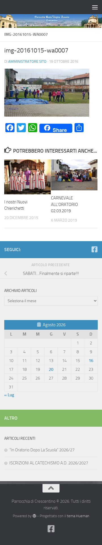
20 (51, 369)
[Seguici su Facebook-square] (94, 249)
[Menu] (95, 7)
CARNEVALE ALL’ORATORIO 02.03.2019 (64, 204)
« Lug (9, 394)
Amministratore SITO (27, 61)
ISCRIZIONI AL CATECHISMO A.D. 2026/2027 (48, 463)
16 (91, 360)
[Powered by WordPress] (34, 516)
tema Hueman (78, 516)
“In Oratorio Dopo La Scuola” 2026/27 (42, 450)
